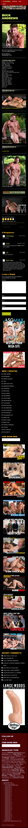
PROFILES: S (8, 810)
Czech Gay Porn (11, 761)
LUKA (4, 381)
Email (3, 300)
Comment (4, 280)
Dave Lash (14, 655)
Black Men (13, 756)
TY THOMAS (18, 672)
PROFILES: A (8, 786)
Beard (4, 222)
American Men (11, 21)
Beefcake (7, 222)
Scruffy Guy (20, 772)
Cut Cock (22, 758)
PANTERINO (6, 391)
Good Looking (6, 764)
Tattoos (12, 776)
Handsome (22, 222)
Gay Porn (9, 762)
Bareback (17, 753)
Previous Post (7, 227)
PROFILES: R (8, 809)
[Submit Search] (3, 439)
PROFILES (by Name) (9, 784)
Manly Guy (18, 769)
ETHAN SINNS (6, 398)
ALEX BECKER (6, 412)
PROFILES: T (8, 811)
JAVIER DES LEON (8, 383)
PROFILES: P (8, 806)
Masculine (4, 771)
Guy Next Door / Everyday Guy (12, 765)
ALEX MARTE (6, 432)
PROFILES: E (8, 792)
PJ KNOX (5, 427)
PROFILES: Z (8, 819)
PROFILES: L (8, 801)
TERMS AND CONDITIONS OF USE (12, 821)
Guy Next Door (13, 764)
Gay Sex (24, 762)
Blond (18, 756)
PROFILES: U (8, 813)
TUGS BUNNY (6, 403)
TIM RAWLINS (9, 658)
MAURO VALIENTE (8, 378)
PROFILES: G (8, 794)
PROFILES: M (8, 802)
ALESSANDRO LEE (8, 415)
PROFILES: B (8, 788)
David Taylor (15, 667)
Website (3, 306)
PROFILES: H (8, 795)
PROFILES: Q (8, 807)
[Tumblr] (6, 739)
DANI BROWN (6, 395)
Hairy (19, 222)
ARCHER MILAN (7, 400)
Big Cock (11, 754)
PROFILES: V (8, 814)
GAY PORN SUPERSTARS (11, 785)
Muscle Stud (18, 770)
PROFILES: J (8, 798)
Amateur (4, 753)
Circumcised (23, 756)
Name (3, 295)
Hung (14, 767)
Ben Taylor (9, 680)
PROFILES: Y (8, 818)
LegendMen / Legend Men (20, 21)
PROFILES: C (8, 789)
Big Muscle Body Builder (13, 222)
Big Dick (17, 754)
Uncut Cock (18, 777)
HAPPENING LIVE (8, 782)
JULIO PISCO (6, 393)
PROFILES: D (8, 790)
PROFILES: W (8, 815)
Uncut (11, 777)
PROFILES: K (8, 799)
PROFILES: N (8, 803)
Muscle (9, 771)
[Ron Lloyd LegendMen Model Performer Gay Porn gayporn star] (14, 192)
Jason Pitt (14, 675)
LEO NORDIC (6, 376)
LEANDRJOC (6, 388)
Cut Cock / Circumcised (10, 759)
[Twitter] (3, 739)
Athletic (10, 752)
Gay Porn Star (17, 762)
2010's (7, 21)
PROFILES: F (8, 793)
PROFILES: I (8, 797)
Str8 (8, 776)
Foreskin (3, 762)
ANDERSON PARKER (8, 386)
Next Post (22, 227)
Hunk (18, 767)
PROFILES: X (8, 817)
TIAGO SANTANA (7, 410)
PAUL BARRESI (15, 670)
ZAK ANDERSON (7, 408)
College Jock (8, 757)
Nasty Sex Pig (5, 772)
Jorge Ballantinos (15, 677)
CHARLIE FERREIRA (8, 424)
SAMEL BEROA (7, 374)
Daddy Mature (21, 761)
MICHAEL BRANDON (13, 660)
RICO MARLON (7, 429)
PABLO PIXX (6, 422)
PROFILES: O (8, 805)
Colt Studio (17, 758)
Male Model (10, 769)
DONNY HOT (6, 417)
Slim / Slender (7, 774)
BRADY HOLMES (7, 405)
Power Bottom (12, 772)
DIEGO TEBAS (6, 420)
